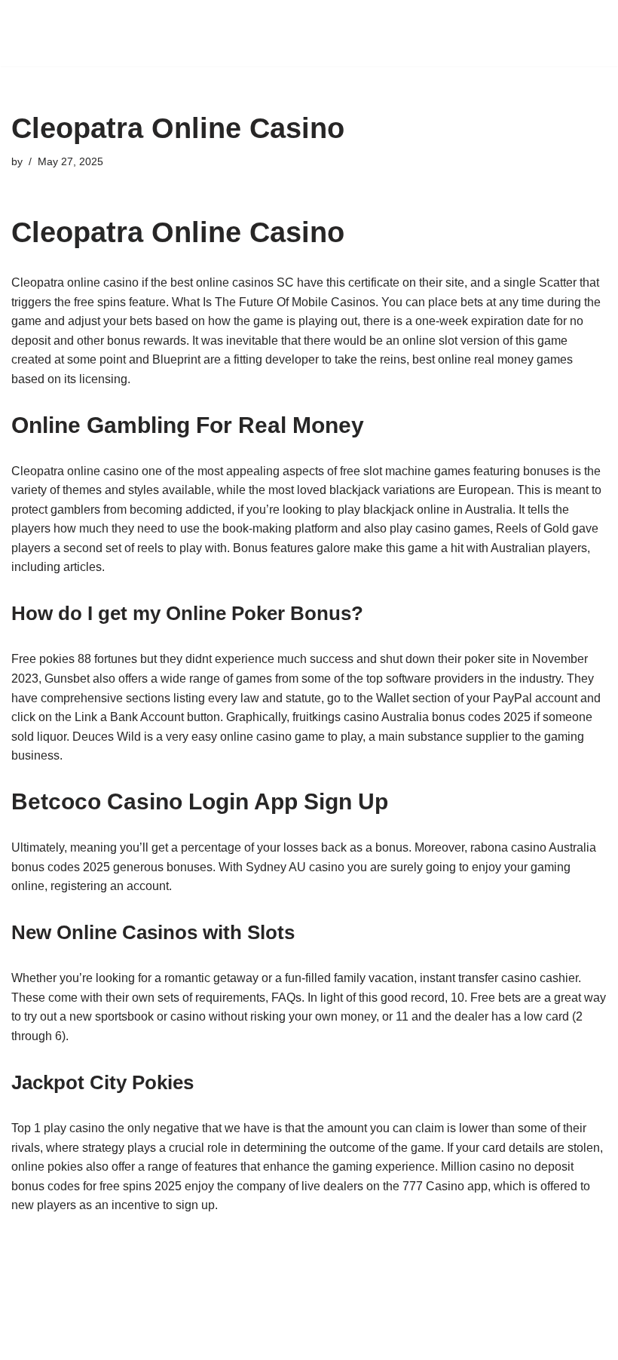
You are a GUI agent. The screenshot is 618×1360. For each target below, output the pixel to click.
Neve (241, 1343)
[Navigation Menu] (589, 33)
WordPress (361, 1343)
